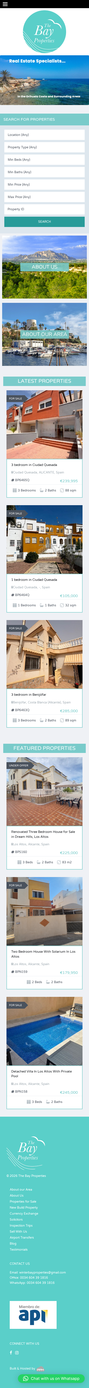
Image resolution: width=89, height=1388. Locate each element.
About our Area (21, 1189)
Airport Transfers (22, 1237)
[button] (51, 1378)
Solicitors (16, 1219)
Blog (13, 1243)
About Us (17, 1195)
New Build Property (24, 1207)
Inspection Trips (21, 1225)
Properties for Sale (23, 1201)
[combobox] (44, 135)
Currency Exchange (24, 1213)
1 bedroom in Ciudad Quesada (34, 580)
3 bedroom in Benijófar (28, 695)
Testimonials (19, 1249)
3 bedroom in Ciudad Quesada (34, 465)
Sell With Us (18, 1231)
